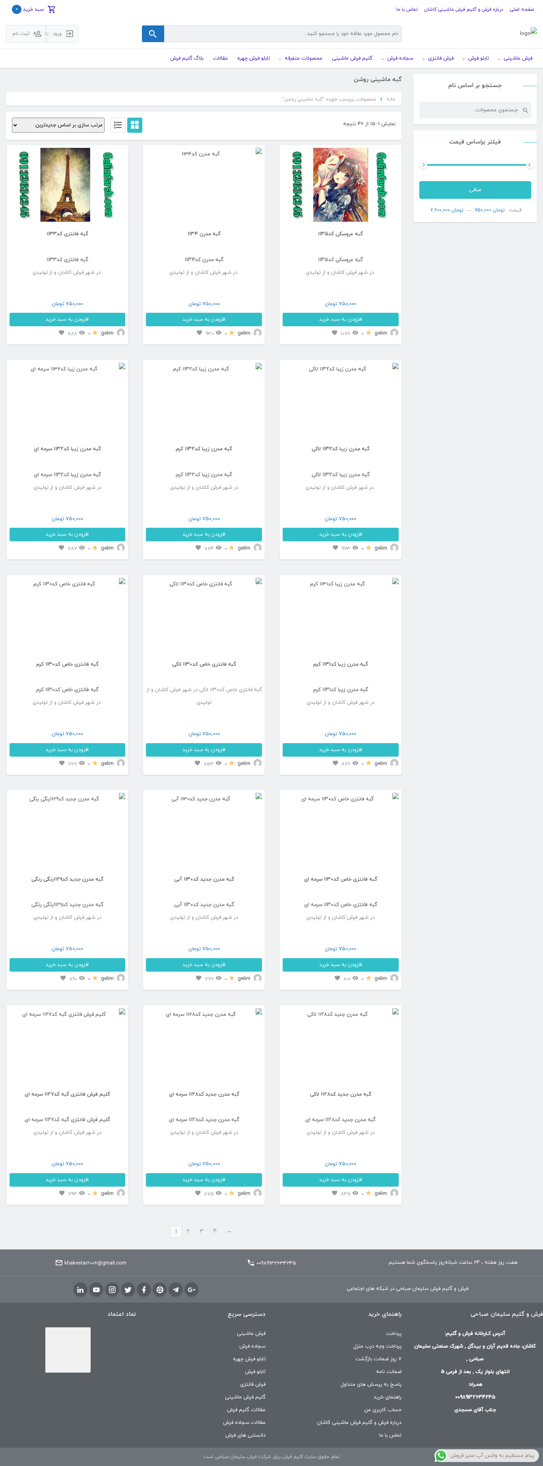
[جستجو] (525, 110)
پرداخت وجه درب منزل (377, 1346)
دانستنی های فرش (245, 1435)
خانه (391, 99)
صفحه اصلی (522, 9)
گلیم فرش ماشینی (245, 1397)
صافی (475, 190)
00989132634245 (276, 1263)
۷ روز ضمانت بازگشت (378, 1359)
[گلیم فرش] (528, 34)
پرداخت (393, 1333)
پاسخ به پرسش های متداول (371, 1384)
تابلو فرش (255, 1371)
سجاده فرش (252, 1346)
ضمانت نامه (388, 1371)
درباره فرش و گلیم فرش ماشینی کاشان (463, 9)
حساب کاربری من (382, 1410)
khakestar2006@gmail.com (95, 1263)
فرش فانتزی (253, 1384)
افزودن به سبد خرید (340, 319)
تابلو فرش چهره (249, 1359)
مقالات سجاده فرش (244, 1422)
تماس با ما (407, 9)
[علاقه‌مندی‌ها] (335, 333)
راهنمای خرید (387, 1397)
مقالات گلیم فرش (246, 1410)
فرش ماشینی (251, 1333)
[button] (291, 187)
